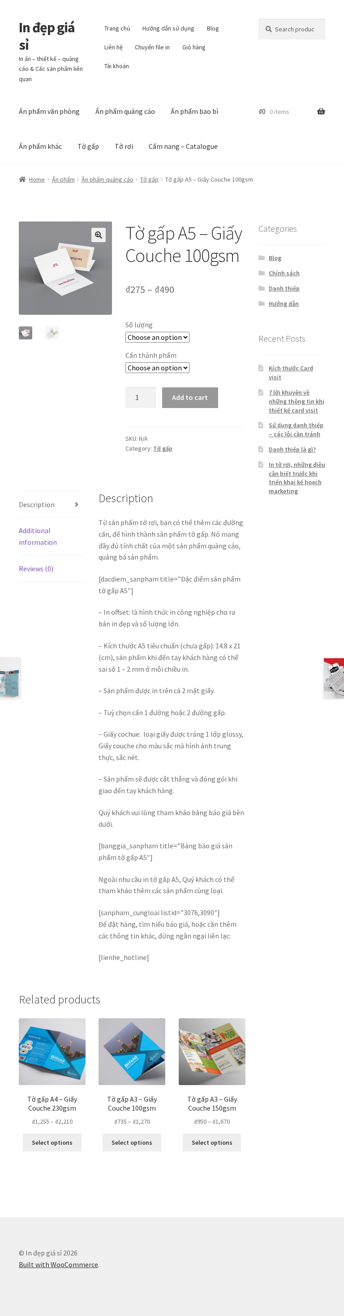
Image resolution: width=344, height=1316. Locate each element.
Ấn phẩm (63, 179)
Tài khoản (116, 66)
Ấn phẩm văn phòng (49, 111)
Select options (52, 1142)
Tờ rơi (124, 146)
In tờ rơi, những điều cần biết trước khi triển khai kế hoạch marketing (297, 477)
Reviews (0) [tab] (36, 568)
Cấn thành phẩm (150, 355)
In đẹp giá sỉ (47, 36)
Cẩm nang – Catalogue (183, 146)
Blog (213, 28)
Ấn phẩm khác (40, 146)
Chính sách (284, 273)
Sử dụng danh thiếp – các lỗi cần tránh (296, 429)
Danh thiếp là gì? (292, 449)
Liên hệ (113, 47)
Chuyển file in (152, 47)
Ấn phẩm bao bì (194, 111)
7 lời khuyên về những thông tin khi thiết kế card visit (296, 401)
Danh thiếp (284, 288)
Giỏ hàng (194, 47)
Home (37, 179)
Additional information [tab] (38, 536)
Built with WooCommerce (58, 1264)
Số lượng (139, 324)
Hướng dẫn (284, 304)
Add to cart (190, 397)
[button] (98, 235)
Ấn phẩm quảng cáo (125, 111)
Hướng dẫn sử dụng (168, 28)
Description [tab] (37, 504)
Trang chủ (117, 28)
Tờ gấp (88, 146)
